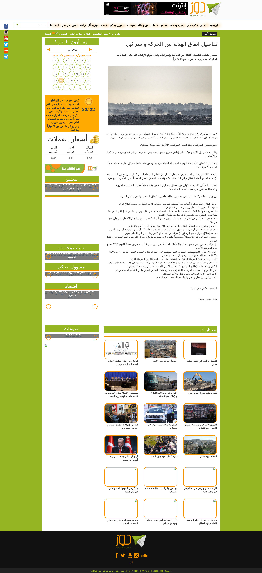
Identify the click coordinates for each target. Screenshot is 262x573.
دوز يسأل (93, 25)
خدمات (154, 25)
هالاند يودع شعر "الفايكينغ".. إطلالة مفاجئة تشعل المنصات (104, 33)
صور (74, 25)
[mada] (146, 7)
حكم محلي (192, 25)
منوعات (131, 25)
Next (95, 188)
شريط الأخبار (209, 34)
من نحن (65, 25)
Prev (48, 188)
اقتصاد (104, 25)
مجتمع (164, 25)
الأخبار (204, 25)
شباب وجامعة (177, 25)
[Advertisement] (72, 220)
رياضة (82, 25)
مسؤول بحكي (117, 25)
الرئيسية (214, 25)
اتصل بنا (54, 25)
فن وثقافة (143, 25)
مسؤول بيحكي (71, 266)
